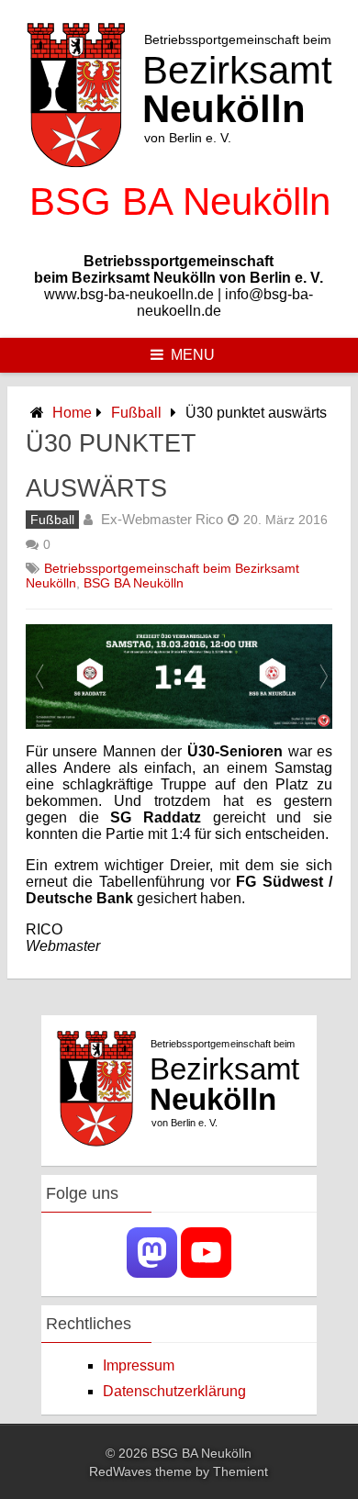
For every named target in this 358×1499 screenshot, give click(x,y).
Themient (240, 1471)
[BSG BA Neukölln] (179, 230)
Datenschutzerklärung (174, 1391)
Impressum (138, 1365)
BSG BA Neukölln (134, 583)
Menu (193, 355)
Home (72, 412)
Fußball (136, 412)
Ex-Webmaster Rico (162, 519)
